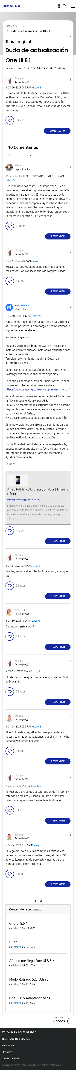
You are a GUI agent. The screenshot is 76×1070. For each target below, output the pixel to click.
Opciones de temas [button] (64, 35)
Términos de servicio (16, 1039)
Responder (58, 236)
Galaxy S (36, 87)
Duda (13, 942)
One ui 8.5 (17, 923)
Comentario (57, 130)
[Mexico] (10, 5)
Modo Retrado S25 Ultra (27, 979)
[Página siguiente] (29, 155)
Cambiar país (10, 1058)
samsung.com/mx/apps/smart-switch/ (23, 500)
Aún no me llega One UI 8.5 (30, 961)
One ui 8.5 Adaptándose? (28, 998)
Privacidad (9, 1045)
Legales (7, 1052)
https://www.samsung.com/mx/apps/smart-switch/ (37, 389)
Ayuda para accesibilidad (19, 1032)
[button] (64, 79)
